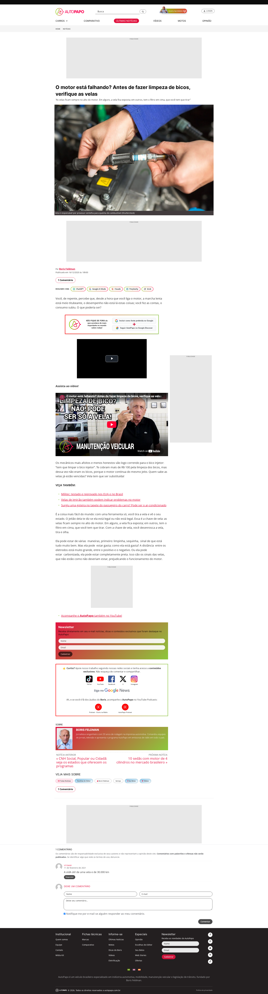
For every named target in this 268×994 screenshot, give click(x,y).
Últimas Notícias (116, 939)
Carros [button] (60, 20)
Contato (59, 950)
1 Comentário (65, 280)
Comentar (205, 921)
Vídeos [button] (157, 20)
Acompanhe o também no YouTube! (91, 615)
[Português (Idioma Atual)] (128, 969)
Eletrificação (114, 960)
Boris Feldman (67, 268)
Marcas (85, 939)
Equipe (59, 944)
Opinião (139, 939)
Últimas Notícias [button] (126, 20)
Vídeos (146, 781)
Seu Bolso (132, 781)
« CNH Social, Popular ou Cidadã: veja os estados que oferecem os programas (81, 762)
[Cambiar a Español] (139, 969)
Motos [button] (182, 20)
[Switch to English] (134, 969)
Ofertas (138, 960)
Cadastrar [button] (65, 654)
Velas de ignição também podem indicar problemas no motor (100, 500)
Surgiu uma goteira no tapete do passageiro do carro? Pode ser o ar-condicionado (113, 505)
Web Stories (140, 955)
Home (58, 29)
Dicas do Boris (115, 950)
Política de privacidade (204, 990)
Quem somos (62, 939)
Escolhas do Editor (84, 781)
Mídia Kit (60, 955)
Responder (70, 877)
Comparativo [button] (92, 20)
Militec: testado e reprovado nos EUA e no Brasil (92, 494)
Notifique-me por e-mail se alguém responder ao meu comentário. (105, 913)
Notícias (66, 29)
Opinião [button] (206, 20)
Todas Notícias (65, 781)
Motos (111, 944)
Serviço (118, 781)
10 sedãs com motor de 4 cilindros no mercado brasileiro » (141, 760)
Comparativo (88, 944)
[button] (143, 11)
